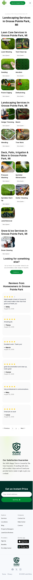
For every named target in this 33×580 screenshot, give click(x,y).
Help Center (21, 522)
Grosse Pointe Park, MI (20, 14)
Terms (4, 574)
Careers (20, 525)
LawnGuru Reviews (7, 532)
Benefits (3, 544)
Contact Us (21, 518)
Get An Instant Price (18, 3)
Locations (7, 14)
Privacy (10, 574)
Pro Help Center (6, 548)
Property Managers (7, 529)
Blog (2, 525)
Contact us (16, 272)
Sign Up (3, 541)
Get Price (15, 500)
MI (12, 14)
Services (4, 518)
